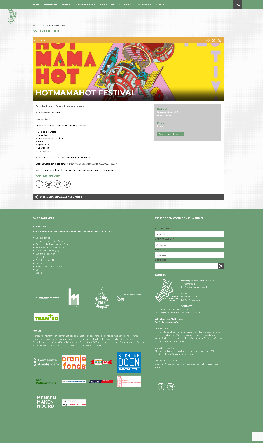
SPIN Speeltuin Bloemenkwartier (50, 247)
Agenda (66, 4)
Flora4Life (40, 257)
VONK (39, 273)
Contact (162, 4)
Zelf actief (107, 4)
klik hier (158, 367)
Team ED (40, 263)
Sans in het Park (43, 244)
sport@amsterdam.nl (190, 312)
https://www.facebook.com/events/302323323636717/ (93, 163)
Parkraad (50, 4)
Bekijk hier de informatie (166, 322)
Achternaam (164, 239)
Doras (39, 269)
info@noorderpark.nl (185, 309)
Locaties (125, 4)
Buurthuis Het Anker (45, 253)
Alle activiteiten (43, 25)
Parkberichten (85, 4)
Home (36, 4)
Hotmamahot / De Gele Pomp (49, 241)
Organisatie (143, 4)
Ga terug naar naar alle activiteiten (60, 197)
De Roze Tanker (43, 237)
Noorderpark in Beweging (47, 250)
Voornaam (163, 228)
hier (195, 354)
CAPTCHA (160, 260)
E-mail (160, 249)
